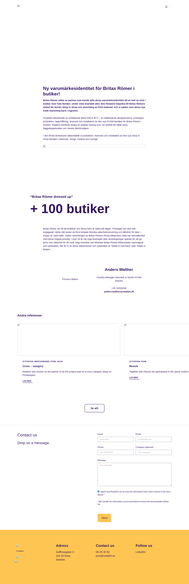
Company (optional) (144, 447)
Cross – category (32, 366)
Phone (100, 447)
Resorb (133, 366)
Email (138, 434)
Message (102, 460)
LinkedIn (140, 552)
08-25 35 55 (103, 552)
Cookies (20, 551)
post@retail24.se (105, 555)
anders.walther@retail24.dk (119, 291)
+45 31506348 (118, 288)
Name (100, 434)
